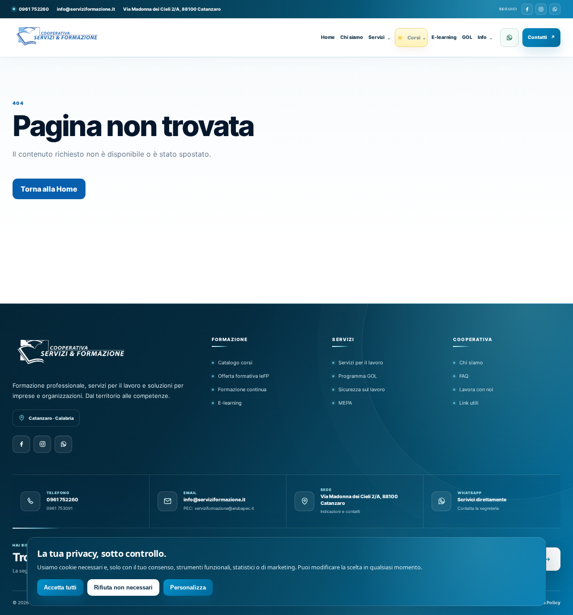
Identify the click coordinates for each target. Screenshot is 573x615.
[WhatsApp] (554, 9)
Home (328, 37)
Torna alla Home (49, 188)
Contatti (541, 37)
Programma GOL (357, 376)
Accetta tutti (60, 587)
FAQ (463, 376)
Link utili (469, 403)
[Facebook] (527, 9)
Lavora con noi (476, 389)
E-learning (444, 37)
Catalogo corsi (235, 362)
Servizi (379, 37)
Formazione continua (242, 389)
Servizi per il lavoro (360, 362)
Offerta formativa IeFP (243, 376)
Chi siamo (351, 37)
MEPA (345, 403)
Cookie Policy (545, 602)
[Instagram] (541, 9)
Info (485, 37)
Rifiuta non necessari (123, 587)
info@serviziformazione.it (86, 9)
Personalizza (188, 587)
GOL (467, 37)
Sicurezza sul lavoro (361, 389)
